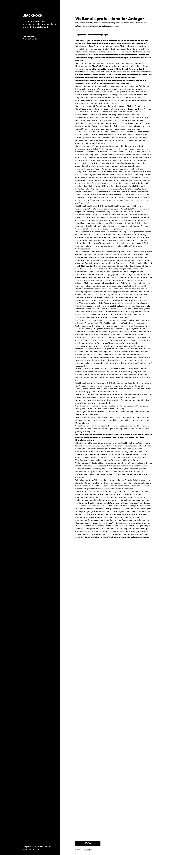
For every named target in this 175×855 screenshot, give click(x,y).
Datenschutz (42, 847)
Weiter (88, 843)
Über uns (52, 847)
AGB (34, 847)
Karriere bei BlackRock (31, 849)
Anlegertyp (27, 847)
